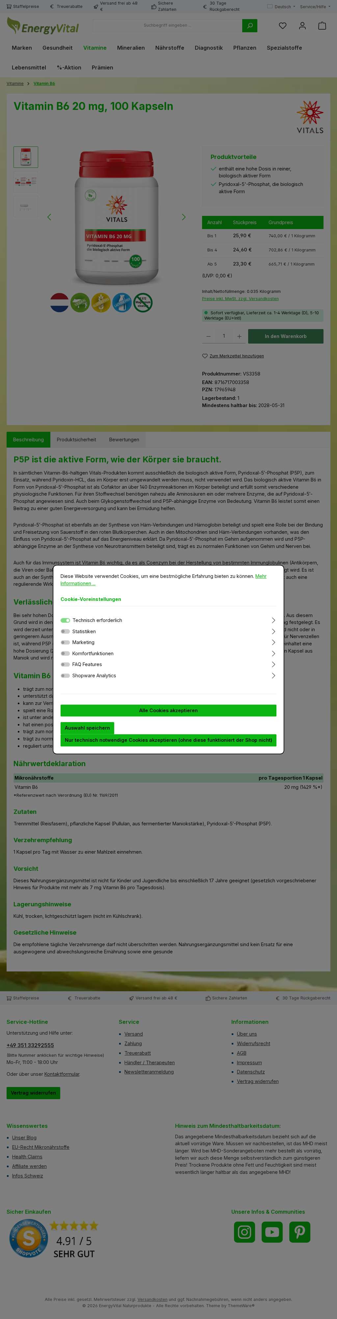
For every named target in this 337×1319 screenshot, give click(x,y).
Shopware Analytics (94, 675)
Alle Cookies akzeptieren (168, 710)
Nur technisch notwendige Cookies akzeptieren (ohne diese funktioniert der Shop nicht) (168, 740)
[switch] (65, 631)
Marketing (83, 642)
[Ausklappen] (273, 619)
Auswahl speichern (87, 728)
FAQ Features (87, 664)
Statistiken (84, 631)
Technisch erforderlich (97, 620)
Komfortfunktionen (93, 653)
